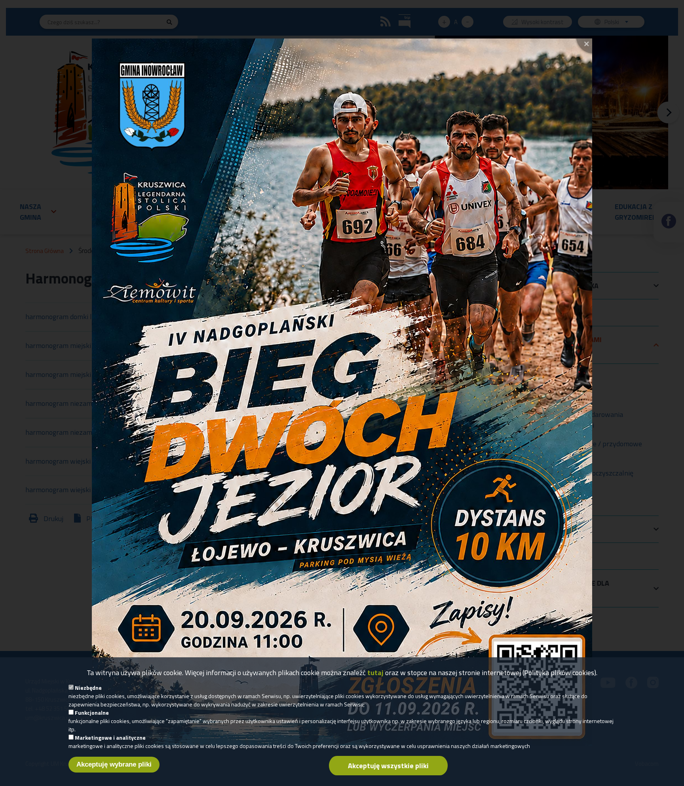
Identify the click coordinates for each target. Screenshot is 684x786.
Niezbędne (88, 687)
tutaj (375, 672)
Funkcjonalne (92, 712)
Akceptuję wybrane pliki (114, 764)
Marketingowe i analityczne (110, 737)
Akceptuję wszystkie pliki (388, 765)
